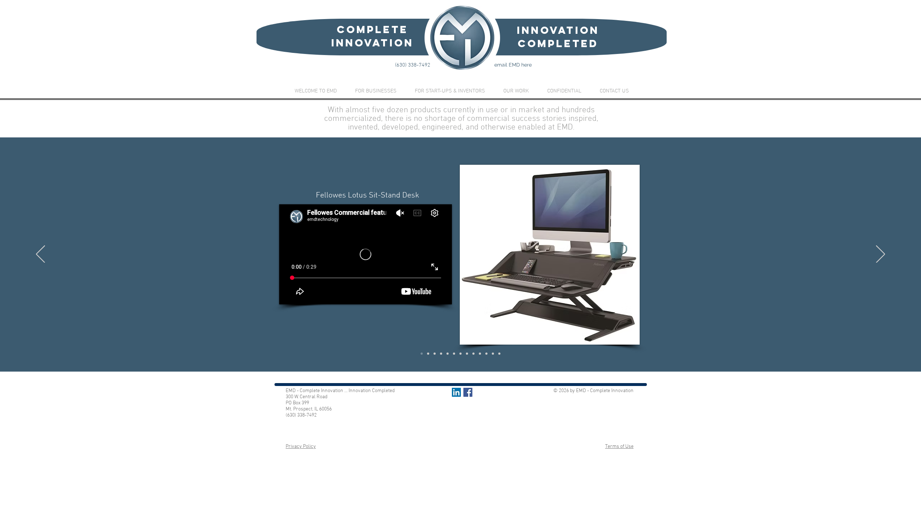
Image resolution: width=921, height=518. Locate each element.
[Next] (880, 254)
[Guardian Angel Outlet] (493, 354)
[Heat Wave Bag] (460, 354)
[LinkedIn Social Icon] (456, 392)
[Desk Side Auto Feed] (473, 354)
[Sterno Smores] (428, 354)
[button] (516, 91)
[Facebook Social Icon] (467, 392)
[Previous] (40, 254)
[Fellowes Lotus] (422, 354)
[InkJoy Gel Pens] (480, 354)
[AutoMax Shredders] (499, 354)
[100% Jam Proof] (467, 354)
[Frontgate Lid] (441, 354)
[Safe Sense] (486, 354)
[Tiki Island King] (454, 354)
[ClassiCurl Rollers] (435, 354)
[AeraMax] (447, 354)
